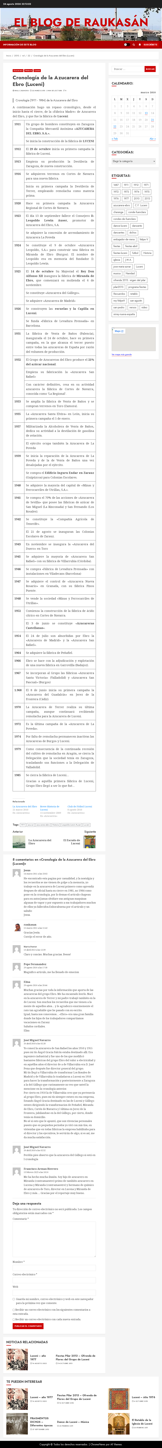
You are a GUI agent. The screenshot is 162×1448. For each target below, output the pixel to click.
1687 (116, 185)
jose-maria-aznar (122, 266)
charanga (118, 212)
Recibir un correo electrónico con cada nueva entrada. (48, 1319)
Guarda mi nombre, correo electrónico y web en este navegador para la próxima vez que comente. (54, 1301)
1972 (116, 192)
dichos (132, 232)
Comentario (21, 1219)
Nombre (19, 1262)
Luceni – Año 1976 (143, 1397)
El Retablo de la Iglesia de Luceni (142, 1421)
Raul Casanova (22, 91)
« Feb (115, 139)
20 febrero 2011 (66, 1426)
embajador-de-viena (124, 239)
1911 (23, 824)
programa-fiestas (137, 287)
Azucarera (18, 70)
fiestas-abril (131, 246)
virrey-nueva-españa (124, 314)
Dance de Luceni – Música (73, 1422)
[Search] (134, 45)
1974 (136, 192)
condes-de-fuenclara (124, 219)
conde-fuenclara (137, 212)
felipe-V (144, 239)
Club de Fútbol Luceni (80, 806)
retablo (134, 294)
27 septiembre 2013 (40, 1429)
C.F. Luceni (141, 205)
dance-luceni (120, 226)
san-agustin (136, 300)
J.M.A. (128, 260)
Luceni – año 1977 (38, 1357)
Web (15, 1286)
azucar (31, 824)
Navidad (130, 273)
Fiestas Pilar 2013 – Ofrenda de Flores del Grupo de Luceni (75, 1357)
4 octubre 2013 (141, 1401)
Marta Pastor (30, 946)
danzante (137, 226)
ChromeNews (97, 1444)
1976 (116, 198)
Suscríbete (150, 44)
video (144, 307)
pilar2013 (118, 287)
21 (152, 120)
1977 (126, 198)
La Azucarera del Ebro (25, 806)
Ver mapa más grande (122, 354)
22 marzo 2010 (38, 91)
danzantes (118, 232)
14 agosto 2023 (39, 1363)
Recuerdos (119, 294)
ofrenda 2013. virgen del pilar (129, 280)
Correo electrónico (25, 1274)
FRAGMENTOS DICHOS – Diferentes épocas (41, 1422)
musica (117, 273)
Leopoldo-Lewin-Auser (71, 824)
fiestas (116, 246)
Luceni (37, 70)
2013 (147, 198)
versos (132, 307)
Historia (28, 70)
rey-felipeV (119, 300)
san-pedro (118, 307)
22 (114, 126)
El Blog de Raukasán (81, 22)
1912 (136, 185)
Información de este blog (19, 44)
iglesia (116, 260)
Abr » (153, 139)
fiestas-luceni (120, 253)
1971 (146, 185)
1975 (147, 192)
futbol (135, 253)
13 (146, 113)
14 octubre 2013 (65, 1363)
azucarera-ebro (43, 824)
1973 (126, 192)
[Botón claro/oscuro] (127, 44)
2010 (137, 198)
